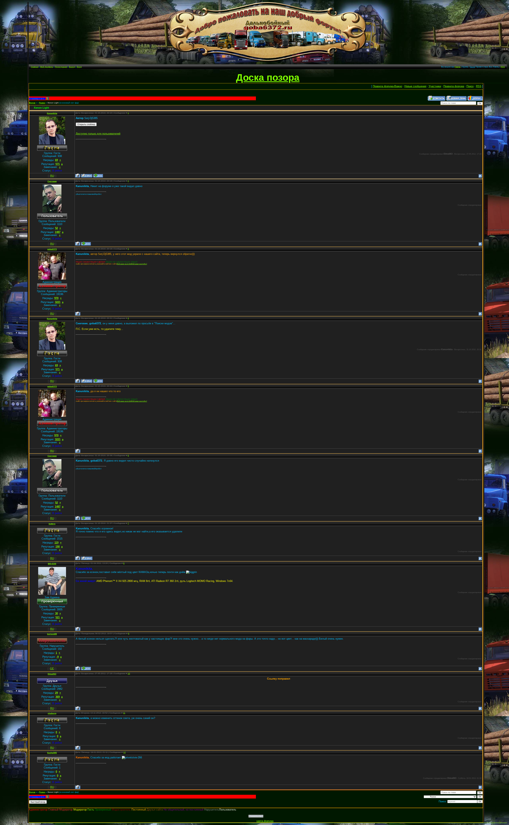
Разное (42, 103)
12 (124, 752)
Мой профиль (46, 67)
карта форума (264, 820)
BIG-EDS (52, 564)
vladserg (52, 713)
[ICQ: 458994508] (86, 243)
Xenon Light (53, 103)
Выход (72, 67)
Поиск (470, 86)
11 (124, 713)
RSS (503, 67)
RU (52, 175)
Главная (34, 67)
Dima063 (52, 674)
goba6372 (52, 249)
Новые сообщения (415, 86)
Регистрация (61, 67)
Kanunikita (52, 113)
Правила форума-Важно (387, 86)
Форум (32, 103)
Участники (435, 86)
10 (129, 673)
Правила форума (453, 86)
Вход (79, 67)
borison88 (52, 634)
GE (52, 668)
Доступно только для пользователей (98, 133)
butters (52, 524)
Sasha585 (52, 753)
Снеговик (52, 181)
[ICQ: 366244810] (98, 175)
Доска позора (267, 77)
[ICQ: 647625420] (86, 668)
